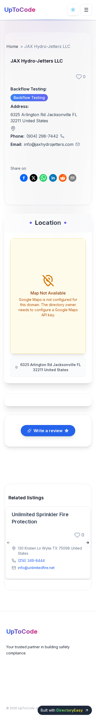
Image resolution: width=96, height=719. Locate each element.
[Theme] (73, 9)
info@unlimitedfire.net (36, 567)
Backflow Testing (29, 97)
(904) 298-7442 (42, 136)
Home (12, 46)
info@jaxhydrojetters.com (48, 144)
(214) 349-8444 (31, 560)
